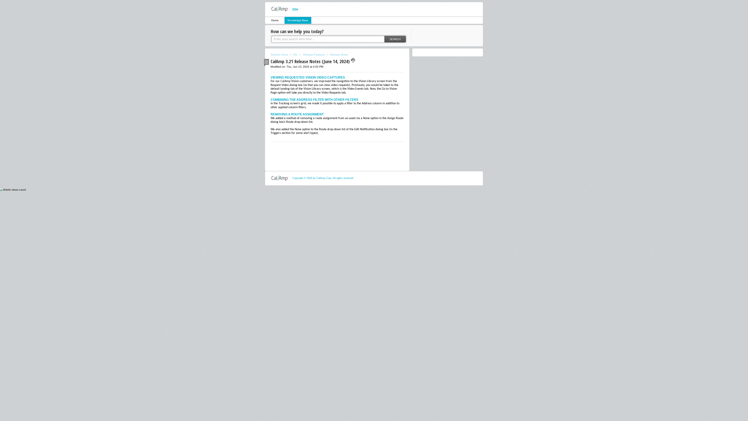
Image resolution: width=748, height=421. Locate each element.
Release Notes (339, 54)
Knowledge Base (298, 20)
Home (275, 20)
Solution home (280, 54)
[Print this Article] (353, 60)
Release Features (313, 54)
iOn (295, 54)
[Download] (367, 163)
